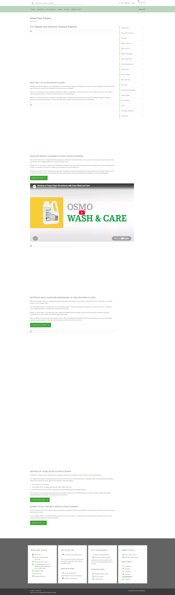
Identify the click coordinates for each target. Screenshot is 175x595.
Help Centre (125, 28)
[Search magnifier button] (32, 3)
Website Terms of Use (101, 574)
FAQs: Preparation (127, 53)
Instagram (128, 566)
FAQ (31, 21)
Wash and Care (37, 178)
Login (133, 3)
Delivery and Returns (71, 578)
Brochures (124, 85)
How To (35, 21)
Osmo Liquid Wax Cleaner (89, 301)
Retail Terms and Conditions (73, 575)
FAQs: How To (125, 48)
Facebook (128, 571)
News (123, 105)
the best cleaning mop (85, 475)
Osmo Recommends (127, 33)
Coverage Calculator (127, 110)
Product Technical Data (128, 90)
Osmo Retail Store (70, 573)
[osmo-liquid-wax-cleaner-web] (73, 269)
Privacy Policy (99, 576)
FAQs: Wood (125, 69)
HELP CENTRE (125, 3)
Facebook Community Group (73, 554)
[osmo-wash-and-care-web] (73, 128)
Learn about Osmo (130, 554)
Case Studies (125, 100)
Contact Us (124, 116)
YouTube (127, 574)
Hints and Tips (125, 79)
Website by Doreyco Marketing (137, 590)
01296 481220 (39, 571)
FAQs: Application (126, 59)
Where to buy (37, 523)
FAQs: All (124, 38)
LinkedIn (127, 579)
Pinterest (127, 569)
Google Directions (40, 576)
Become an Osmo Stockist (103, 557)
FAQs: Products (126, 43)
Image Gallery (125, 95)
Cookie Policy (99, 579)
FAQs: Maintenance (127, 64)
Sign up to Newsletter (131, 557)
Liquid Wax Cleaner (39, 325)
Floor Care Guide (38, 500)
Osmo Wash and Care (37, 160)
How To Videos (125, 74)
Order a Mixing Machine (102, 554)
